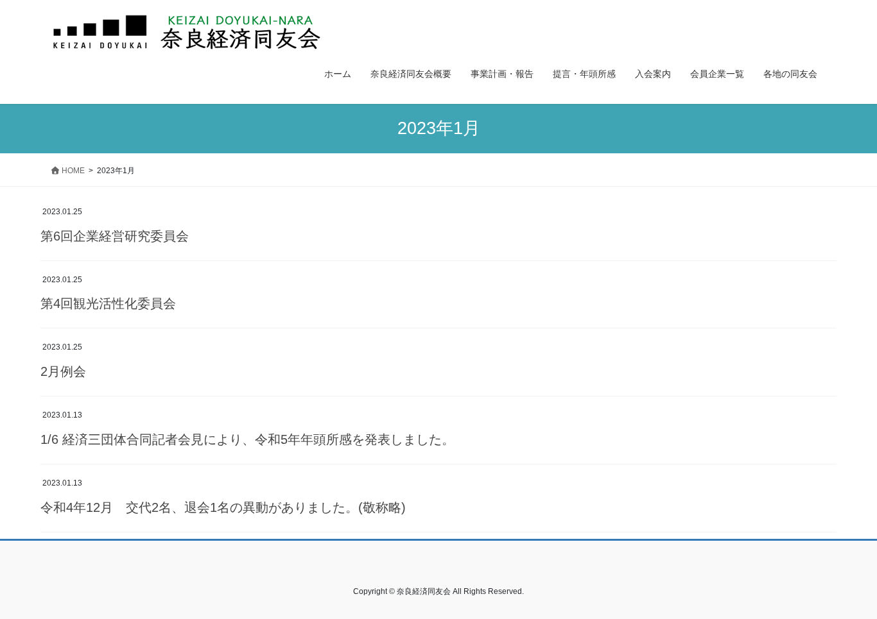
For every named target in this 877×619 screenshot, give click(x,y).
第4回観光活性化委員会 (108, 303)
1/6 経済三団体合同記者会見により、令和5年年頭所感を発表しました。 (247, 439)
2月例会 (69, 371)
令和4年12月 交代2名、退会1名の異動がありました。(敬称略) (223, 507)
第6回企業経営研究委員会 (114, 236)
